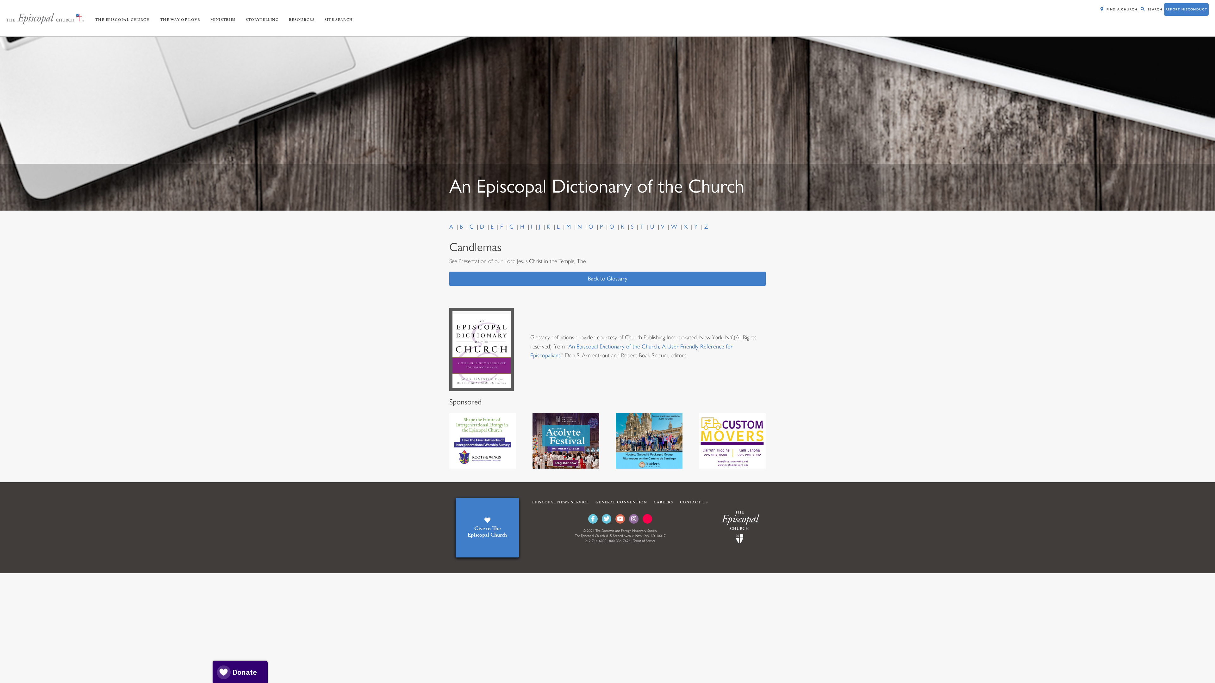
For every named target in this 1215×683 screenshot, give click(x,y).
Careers (663, 502)
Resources (302, 19)
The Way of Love (180, 19)
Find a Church (1121, 9)
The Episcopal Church (122, 19)
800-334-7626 (620, 541)
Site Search (339, 19)
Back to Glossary (607, 278)
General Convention (621, 502)
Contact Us (694, 502)
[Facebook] (593, 519)
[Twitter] (606, 519)
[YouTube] (620, 519)
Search (1155, 9)
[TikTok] (647, 519)
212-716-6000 (596, 541)
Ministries (223, 19)
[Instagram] (634, 519)
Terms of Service (644, 541)
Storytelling (262, 19)
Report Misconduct (1186, 9)
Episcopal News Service (560, 502)
